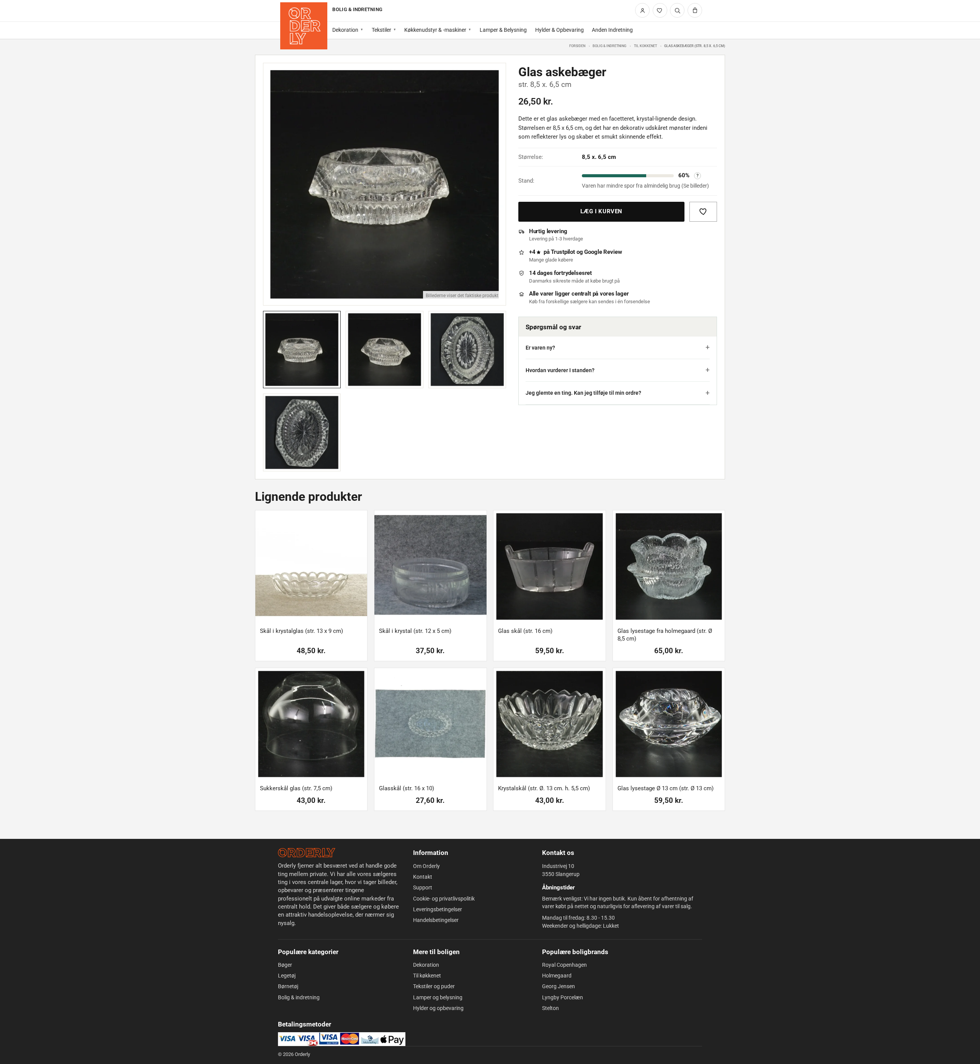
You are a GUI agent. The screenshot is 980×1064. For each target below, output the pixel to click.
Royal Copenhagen (564, 965)
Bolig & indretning (609, 46)
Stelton (550, 1008)
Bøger (285, 965)
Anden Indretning (612, 30)
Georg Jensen (558, 986)
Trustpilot (563, 251)
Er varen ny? (540, 348)
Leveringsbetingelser (437, 909)
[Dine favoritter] (660, 10)
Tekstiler (381, 30)
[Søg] (677, 10)
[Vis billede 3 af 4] (467, 350)
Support (422, 887)
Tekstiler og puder (434, 986)
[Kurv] (695, 10)
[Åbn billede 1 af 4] (384, 184)
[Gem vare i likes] (703, 212)
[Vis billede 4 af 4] (302, 432)
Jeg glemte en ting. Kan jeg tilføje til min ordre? (583, 393)
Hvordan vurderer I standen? (560, 370)
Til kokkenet (645, 46)
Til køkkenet (427, 975)
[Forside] (303, 25)
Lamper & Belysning (503, 30)
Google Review (603, 251)
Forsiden (577, 46)
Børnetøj (288, 986)
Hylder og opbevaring (438, 1008)
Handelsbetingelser (436, 920)
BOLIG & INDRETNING (357, 9)
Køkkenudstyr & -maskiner (435, 30)
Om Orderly (426, 866)
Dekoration (345, 30)
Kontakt (422, 877)
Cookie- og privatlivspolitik (444, 899)
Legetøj (287, 975)
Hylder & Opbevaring (559, 30)
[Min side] (642, 10)
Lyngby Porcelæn (562, 997)
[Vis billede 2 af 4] (384, 350)
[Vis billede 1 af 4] (302, 350)
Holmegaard (557, 975)
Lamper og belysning (437, 997)
